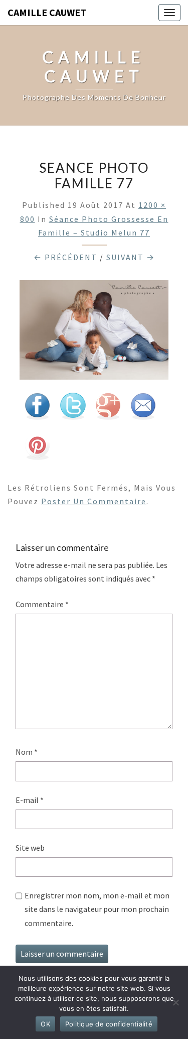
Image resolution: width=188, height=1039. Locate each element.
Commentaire (42, 604)
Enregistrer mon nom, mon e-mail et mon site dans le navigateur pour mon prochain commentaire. (97, 909)
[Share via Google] (108, 409)
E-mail (30, 800)
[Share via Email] (143, 409)
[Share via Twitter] (73, 409)
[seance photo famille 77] (94, 333)
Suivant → (130, 257)
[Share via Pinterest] (37, 449)
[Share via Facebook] (37, 409)
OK (45, 1024)
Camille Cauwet (47, 12)
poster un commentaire (93, 501)
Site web (30, 848)
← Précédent (65, 257)
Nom (27, 752)
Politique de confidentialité (108, 1024)
